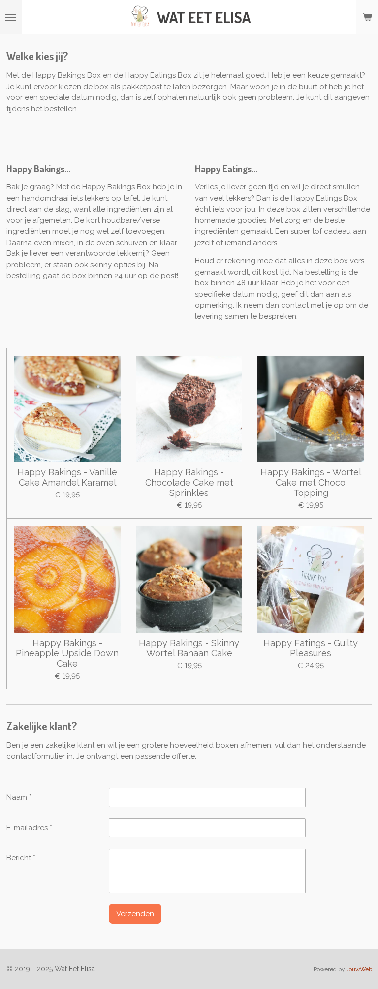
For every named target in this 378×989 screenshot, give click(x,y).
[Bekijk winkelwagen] (367, 17)
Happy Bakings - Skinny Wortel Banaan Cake (189, 648)
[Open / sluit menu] (11, 17)
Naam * (19, 797)
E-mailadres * (29, 827)
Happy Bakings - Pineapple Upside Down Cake (67, 653)
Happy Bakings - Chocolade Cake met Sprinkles (189, 482)
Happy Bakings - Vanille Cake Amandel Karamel (67, 477)
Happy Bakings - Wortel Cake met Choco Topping (310, 482)
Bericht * (20, 857)
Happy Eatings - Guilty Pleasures (310, 648)
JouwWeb (359, 969)
